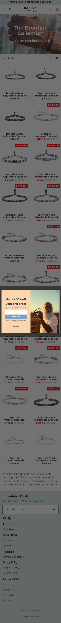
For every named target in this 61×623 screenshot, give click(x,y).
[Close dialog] (57, 291)
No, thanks (16, 326)
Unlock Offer (16, 316)
